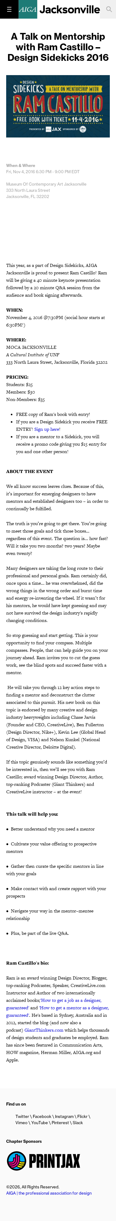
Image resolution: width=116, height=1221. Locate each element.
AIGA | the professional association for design (49, 1193)
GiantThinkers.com (43, 1030)
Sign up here (46, 429)
